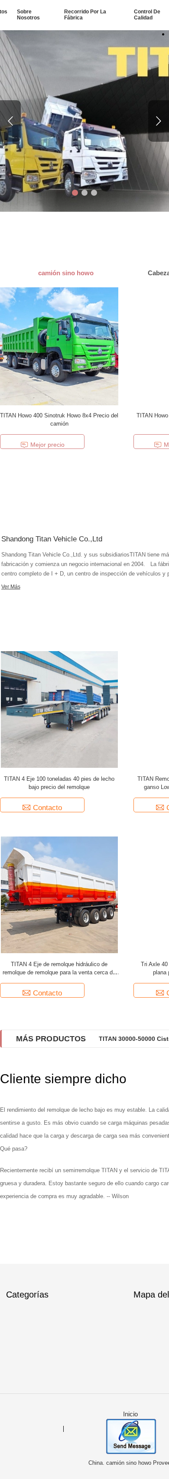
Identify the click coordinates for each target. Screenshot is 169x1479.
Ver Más (10, 587)
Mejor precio (47, 444)
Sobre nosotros (28, 15)
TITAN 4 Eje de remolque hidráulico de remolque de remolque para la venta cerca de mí (59, 972)
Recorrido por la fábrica (85, 15)
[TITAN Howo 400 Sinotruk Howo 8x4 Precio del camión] (59, 346)
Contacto (47, 808)
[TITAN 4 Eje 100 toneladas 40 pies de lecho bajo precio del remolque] (59, 709)
